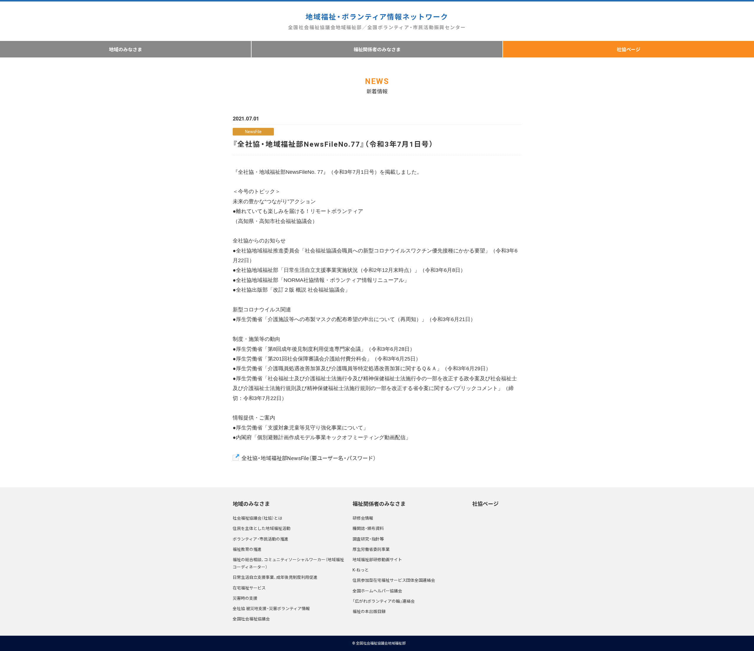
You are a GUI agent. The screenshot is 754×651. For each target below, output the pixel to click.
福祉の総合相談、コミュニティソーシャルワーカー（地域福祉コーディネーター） (288, 563)
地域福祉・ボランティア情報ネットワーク (377, 21)
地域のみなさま (125, 49)
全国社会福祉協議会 (251, 619)
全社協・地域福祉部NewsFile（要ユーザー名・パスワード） (309, 458)
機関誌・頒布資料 (368, 528)
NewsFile (253, 131)
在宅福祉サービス (249, 588)
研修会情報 (363, 518)
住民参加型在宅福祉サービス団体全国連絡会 (394, 580)
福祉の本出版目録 (369, 611)
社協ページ (628, 49)
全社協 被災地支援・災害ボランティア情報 (271, 608)
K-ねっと (361, 570)
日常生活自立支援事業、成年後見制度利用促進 (275, 577)
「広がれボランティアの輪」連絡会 (384, 601)
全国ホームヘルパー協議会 (377, 591)
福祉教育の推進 (247, 549)
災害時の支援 (245, 598)
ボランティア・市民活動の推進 (260, 539)
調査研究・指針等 (368, 539)
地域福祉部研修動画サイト (377, 559)
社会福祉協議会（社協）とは (257, 518)
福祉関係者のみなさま (377, 49)
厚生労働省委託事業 (371, 549)
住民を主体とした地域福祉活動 (261, 528)
